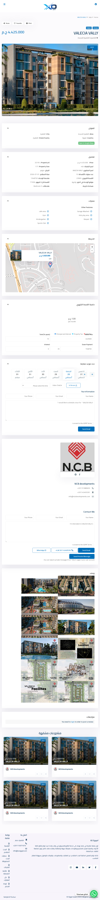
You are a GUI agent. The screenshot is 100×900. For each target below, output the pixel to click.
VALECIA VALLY (45, 252)
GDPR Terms (87, 423)
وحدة (96, 27)
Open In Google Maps (86, 143)
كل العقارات (7, 879)
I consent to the (82, 423)
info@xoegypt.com (20, 850)
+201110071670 (19, 845)
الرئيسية (7, 845)
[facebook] (95, 867)
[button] (6, 79)
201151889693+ (83, 488)
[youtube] (77, 867)
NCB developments (85, 483)
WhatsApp (41, 550)
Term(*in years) (44, 334)
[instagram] (70, 867)
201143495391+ (83, 492)
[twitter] (89, 867)
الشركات (7, 867)
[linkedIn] (83, 867)
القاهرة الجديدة (84, 38)
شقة (90, 17)
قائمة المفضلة (6, 872)
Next (92, 374)
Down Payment (87, 344)
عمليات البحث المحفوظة (6, 858)
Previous (84, 374)
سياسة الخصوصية (10, 896)
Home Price (89, 334)
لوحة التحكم (6, 885)
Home (96, 17)
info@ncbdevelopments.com (79, 496)
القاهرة (93, 38)
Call (64, 550)
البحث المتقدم (6, 851)
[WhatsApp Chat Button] (94, 894)
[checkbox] (93, 423)
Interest (47, 344)
